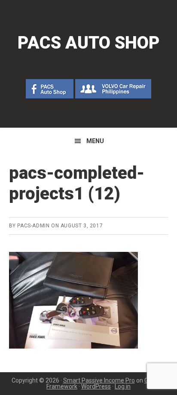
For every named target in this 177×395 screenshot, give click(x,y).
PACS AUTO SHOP (89, 43)
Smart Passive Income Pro (99, 380)
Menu (95, 141)
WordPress (96, 386)
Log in (123, 386)
